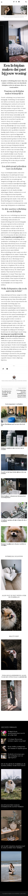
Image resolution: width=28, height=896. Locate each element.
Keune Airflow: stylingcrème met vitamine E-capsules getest (17, 747)
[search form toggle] (26, 2)
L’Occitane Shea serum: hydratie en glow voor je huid (17, 740)
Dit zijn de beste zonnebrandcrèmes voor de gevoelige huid (16, 733)
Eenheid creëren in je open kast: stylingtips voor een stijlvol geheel (16, 756)
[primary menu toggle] (2, 2)
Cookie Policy (23, 893)
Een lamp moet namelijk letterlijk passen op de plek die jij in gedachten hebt (13, 336)
